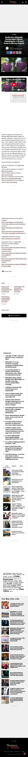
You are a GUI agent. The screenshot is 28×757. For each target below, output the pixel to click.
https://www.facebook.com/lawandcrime (12, 228)
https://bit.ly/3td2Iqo (11, 182)
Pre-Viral (18, 586)
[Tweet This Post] (11, 52)
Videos (6, 591)
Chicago (5, 576)
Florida (5, 581)
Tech (14, 589)
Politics (13, 586)
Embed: (13, 101)
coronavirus (10, 576)
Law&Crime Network (18, 95)
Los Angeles (15, 582)
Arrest (20, 573)
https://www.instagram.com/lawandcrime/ (12, 222)
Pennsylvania (14, 585)
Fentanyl (15, 580)
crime (17, 576)
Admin (12, 47)
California (19, 574)
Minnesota (21, 582)
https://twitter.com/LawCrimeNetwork (15, 224)
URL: (14, 98)
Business (14, 574)
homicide (16, 581)
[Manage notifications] (24, 753)
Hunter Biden (5, 582)
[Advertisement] (14, 19)
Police (19, 585)
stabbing (10, 589)
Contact (23, 751)
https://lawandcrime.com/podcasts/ (10, 238)
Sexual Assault (17, 587)
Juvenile (10, 582)
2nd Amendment (7, 573)
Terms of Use (17, 751)
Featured (8, 579)
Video (21, 589)
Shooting (5, 589)
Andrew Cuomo (15, 573)
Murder (9, 584)
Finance (20, 580)
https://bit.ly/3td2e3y (7, 171)
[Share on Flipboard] (14, 52)
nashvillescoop (17, 583)
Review (4, 587)
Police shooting (7, 586)
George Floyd (10, 581)
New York (5, 585)
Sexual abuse (10, 587)
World (11, 591)
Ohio (9, 585)
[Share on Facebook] (8, 52)
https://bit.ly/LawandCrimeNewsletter (11, 178)
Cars (23, 574)
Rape (22, 586)
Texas (17, 589)
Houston (20, 581)
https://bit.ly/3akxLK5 (7, 175)
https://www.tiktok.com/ (11, 233)
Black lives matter (7, 574)
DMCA (11, 751)
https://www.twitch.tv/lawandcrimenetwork (12, 231)
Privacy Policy (6, 751)
